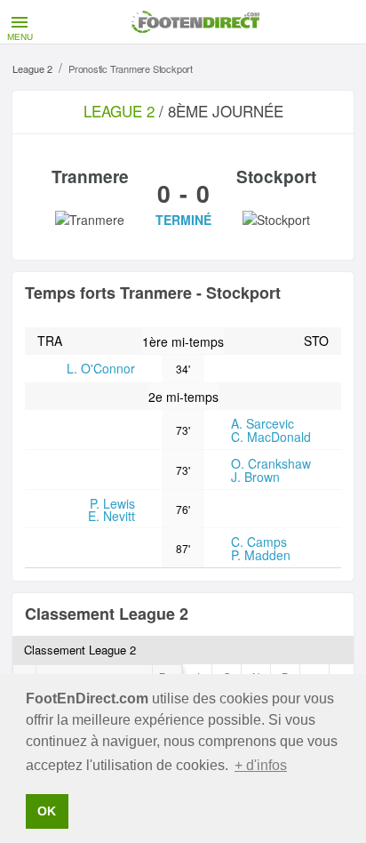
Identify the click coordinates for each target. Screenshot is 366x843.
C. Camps (259, 541)
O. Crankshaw (271, 463)
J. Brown (255, 477)
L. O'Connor (101, 368)
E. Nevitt (111, 516)
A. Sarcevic (262, 423)
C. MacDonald (271, 437)
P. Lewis (112, 503)
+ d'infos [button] (261, 765)
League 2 (32, 68)
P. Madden (260, 555)
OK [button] (46, 811)
